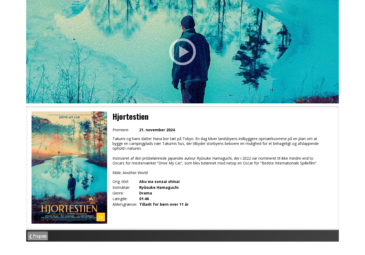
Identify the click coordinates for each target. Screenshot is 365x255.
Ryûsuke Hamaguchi (158, 187)
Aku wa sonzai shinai (159, 181)
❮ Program (37, 236)
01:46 (144, 198)
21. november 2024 (157, 130)
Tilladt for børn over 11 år (164, 204)
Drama (145, 193)
